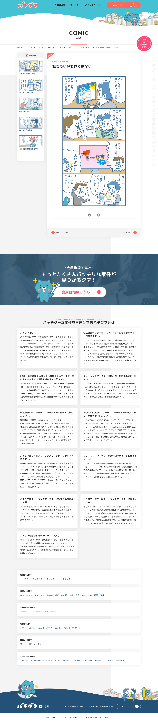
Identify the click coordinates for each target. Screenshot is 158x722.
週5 (39, 644)
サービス (74, 5)
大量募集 (110, 660)
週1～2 (23, 644)
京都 (71, 595)
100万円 (76, 628)
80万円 (58, 628)
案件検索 (61, 5)
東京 (22, 595)
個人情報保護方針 (107, 706)
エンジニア (51, 579)
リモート (24, 611)
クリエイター (38, 579)
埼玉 (43, 595)
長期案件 (76, 660)
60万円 (41, 628)
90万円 (66, 628)
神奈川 (29, 595)
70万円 (49, 628)
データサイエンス (66, 579)
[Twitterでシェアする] (89, 215)
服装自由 (120, 660)
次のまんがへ (126, 232)
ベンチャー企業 (37, 660)
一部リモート (50, 611)
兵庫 (84, 595)
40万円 (23, 628)
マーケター (25, 579)
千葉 (37, 595)
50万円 (32, 628)
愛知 (57, 595)
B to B (49, 660)
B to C (58, 660)
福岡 (96, 595)
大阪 (77, 595)
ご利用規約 (93, 706)
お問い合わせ (127, 706)
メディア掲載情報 (71, 706)
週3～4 (32, 644)
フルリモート (36, 611)
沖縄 (102, 595)
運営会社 (83, 706)
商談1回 (66, 660)
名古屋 (64, 595)
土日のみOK (87, 660)
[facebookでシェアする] (98, 215)
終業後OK (99, 660)
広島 (90, 595)
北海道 (50, 595)
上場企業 (24, 660)
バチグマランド (92, 5)
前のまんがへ (62, 232)
